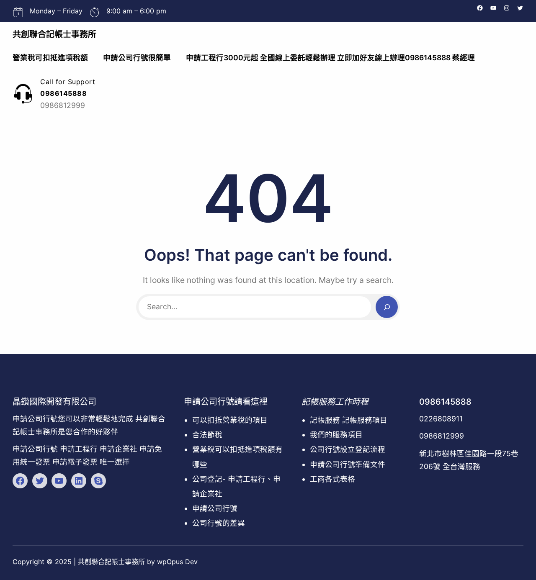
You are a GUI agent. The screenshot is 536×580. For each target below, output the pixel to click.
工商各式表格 (332, 479)
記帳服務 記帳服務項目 (348, 420)
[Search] (387, 307)
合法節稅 (207, 434)
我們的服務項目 (336, 434)
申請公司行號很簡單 (137, 57)
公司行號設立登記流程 (347, 449)
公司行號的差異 (218, 522)
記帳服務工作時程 (335, 402)
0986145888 (445, 402)
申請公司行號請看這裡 (226, 402)
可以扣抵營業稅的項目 (230, 420)
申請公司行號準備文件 (347, 464)
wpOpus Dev (177, 561)
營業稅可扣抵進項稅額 (50, 57)
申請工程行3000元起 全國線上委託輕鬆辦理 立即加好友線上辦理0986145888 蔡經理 (330, 57)
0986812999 (441, 435)
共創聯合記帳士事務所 (54, 34)
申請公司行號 (214, 508)
